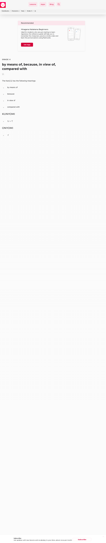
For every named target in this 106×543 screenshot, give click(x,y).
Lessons (33, 4)
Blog (52, 4)
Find (98, 9)
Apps (43, 4)
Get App (27, 45)
